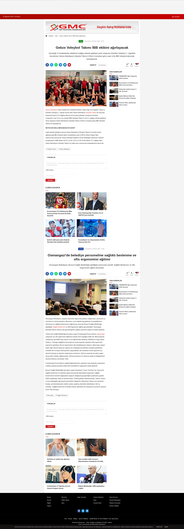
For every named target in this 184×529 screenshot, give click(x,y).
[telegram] (60, 65)
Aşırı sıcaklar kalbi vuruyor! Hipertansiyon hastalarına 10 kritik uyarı (90, 460)
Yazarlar (176, 16)
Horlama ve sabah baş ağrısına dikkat (58, 460)
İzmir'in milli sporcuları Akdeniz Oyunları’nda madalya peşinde (58, 241)
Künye (70, 518)
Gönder (50, 180)
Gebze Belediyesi (52, 110)
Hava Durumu (113, 497)
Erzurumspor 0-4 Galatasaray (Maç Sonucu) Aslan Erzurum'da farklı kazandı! (59, 213)
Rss (65, 518)
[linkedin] (65, 65)
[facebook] (47, 65)
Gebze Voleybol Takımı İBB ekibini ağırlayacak (72, 36)
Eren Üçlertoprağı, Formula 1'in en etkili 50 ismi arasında (90, 214)
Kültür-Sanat (65, 500)
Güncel (49, 500)
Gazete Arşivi (97, 503)
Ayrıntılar (159, 527)
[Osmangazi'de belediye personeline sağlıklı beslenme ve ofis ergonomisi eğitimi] (76, 297)
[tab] (51, 157)
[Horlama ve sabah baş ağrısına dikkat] (60, 447)
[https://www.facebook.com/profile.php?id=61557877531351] (78, 510)
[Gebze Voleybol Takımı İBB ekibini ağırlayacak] (76, 88)
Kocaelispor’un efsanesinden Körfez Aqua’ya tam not (91, 241)
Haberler (51, 36)
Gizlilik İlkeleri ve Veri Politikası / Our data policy (103, 518)
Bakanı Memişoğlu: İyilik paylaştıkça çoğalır (91, 487)
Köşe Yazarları (81, 497)
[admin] (87, 510)
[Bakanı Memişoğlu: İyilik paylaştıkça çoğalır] (91, 474)
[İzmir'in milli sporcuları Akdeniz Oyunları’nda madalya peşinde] (60, 228)
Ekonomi (64, 497)
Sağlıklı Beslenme (59, 327)
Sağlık (49, 503)
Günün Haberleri (98, 497)
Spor (56, 36)
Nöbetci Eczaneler (114, 503)
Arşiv (94, 500)
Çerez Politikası (83, 518)
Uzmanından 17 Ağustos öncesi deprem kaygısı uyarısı (58, 487)
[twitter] (51, 65)
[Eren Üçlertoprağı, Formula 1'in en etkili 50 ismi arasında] (91, 201)
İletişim (75, 518)
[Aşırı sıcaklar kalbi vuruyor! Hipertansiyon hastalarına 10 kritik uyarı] (91, 447)
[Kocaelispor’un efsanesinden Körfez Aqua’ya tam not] (91, 228)
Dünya (49, 497)
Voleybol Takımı (91, 112)
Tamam (166, 527)
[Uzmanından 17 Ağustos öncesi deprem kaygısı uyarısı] (60, 474)
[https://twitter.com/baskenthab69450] (83, 510)
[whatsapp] (56, 65)
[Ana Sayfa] (46, 36)
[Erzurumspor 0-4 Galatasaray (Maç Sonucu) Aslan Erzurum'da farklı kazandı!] (60, 200)
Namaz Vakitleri (114, 506)
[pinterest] (69, 65)
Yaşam (49, 506)
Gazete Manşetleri (115, 500)
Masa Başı (101, 334)
